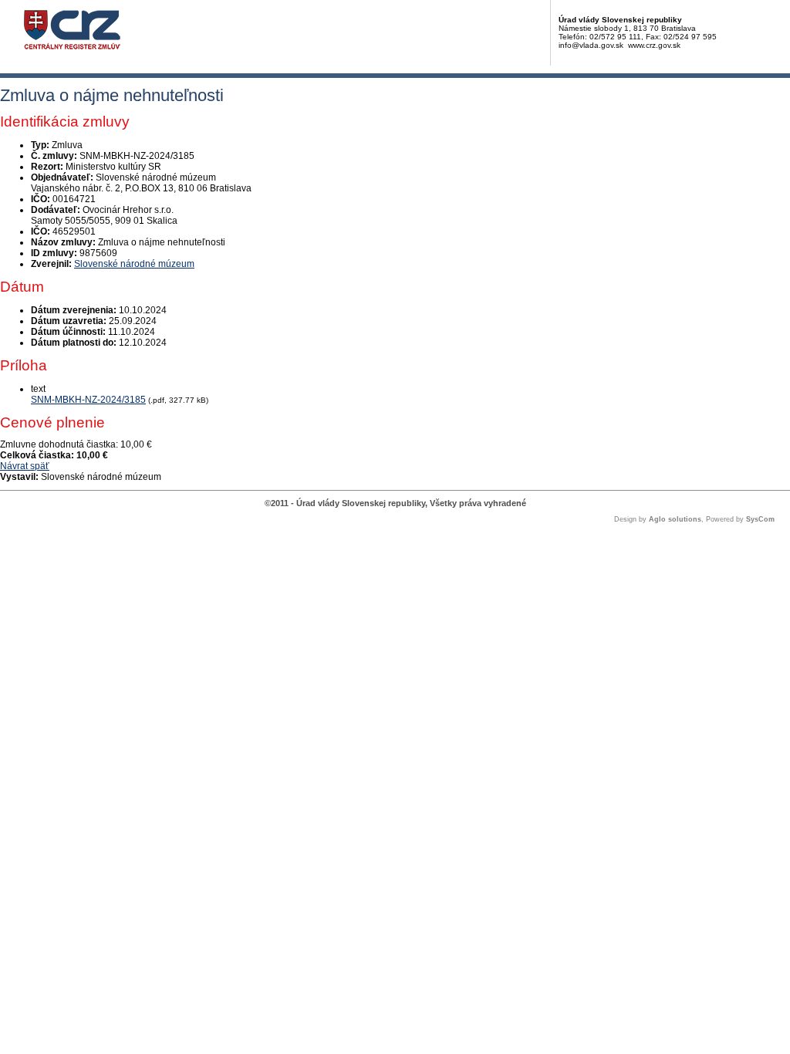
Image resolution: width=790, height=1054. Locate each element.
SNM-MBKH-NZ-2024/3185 (88, 399)
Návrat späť (24, 466)
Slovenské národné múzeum (134, 263)
